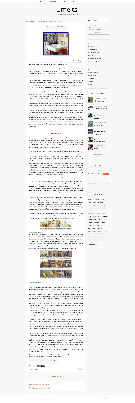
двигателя (100, 202)
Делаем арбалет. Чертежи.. (100, 108)
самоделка (90, 225)
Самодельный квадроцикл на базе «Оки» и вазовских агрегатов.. (101, 117)
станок (90, 234)
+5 (79, 369)
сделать (100, 228)
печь (99, 216)
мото (89, 216)
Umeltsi (67, 9)
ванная (39, 360)
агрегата (103, 199)
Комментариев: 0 (35, 369)
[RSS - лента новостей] (105, 1)
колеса (90, 208)
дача (94, 202)
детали (90, 205)
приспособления (92, 219)
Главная (34, 1)
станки (105, 231)
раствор (90, 222)
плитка (46, 360)
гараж (89, 202)
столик (95, 237)
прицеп (100, 219)
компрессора (97, 208)
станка (100, 231)
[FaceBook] (102, 1)
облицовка (54, 360)
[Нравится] (81, 369)
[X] (42, 366)
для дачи (96, 205)
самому (97, 225)
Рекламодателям (53, 1)
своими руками (91, 228)
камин (101, 205)
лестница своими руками (94, 213)
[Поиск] (107, 2)
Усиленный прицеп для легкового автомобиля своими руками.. (99, 133)
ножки (94, 216)
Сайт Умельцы (42, 1)
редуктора (96, 222)
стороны (90, 239)
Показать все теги (92, 244)
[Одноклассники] (40, 366)
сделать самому (92, 231)
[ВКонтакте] (100, 1)
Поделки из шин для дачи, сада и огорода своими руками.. (100, 101)
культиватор (91, 210)
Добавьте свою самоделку (67, 1)
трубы (102, 239)
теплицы (97, 239)
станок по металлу (98, 234)
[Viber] (44, 366)
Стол (89, 199)
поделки (105, 216)
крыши (104, 208)
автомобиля (96, 199)
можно (104, 213)
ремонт (33, 360)
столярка (101, 237)
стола (89, 237)
